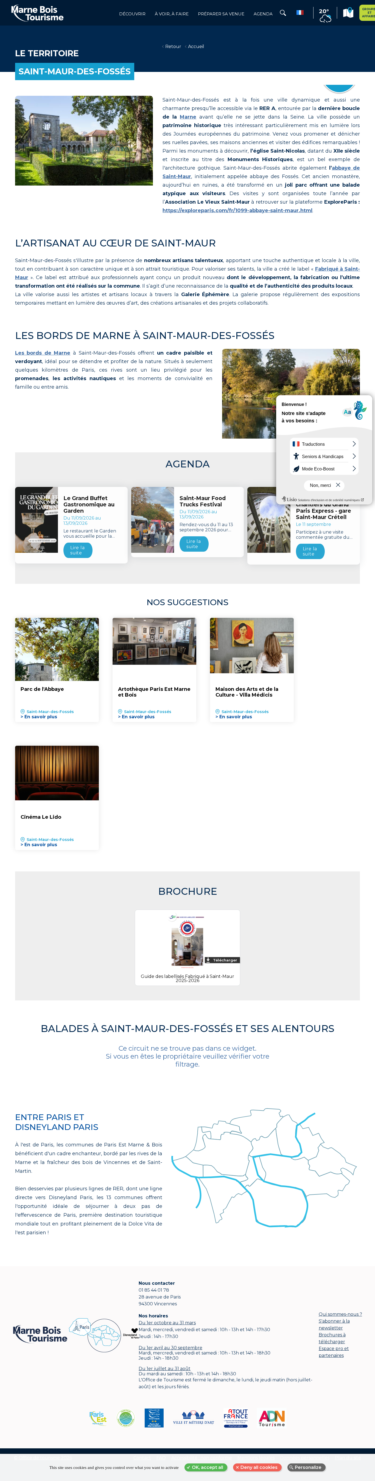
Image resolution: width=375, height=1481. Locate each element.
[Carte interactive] (348, 13)
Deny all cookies (259, 1467)
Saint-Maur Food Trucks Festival (203, 501)
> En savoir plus (39, 716)
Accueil (196, 46)
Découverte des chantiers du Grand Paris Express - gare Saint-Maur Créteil (323, 507)
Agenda (263, 14)
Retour (173, 46)
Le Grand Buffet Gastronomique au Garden (88, 504)
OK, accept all (207, 1467)
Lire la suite (77, 550)
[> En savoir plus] (57, 649)
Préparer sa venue (221, 14)
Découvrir (132, 14)
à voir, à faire (172, 14)
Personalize (308, 1467)
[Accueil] (37, 13)
